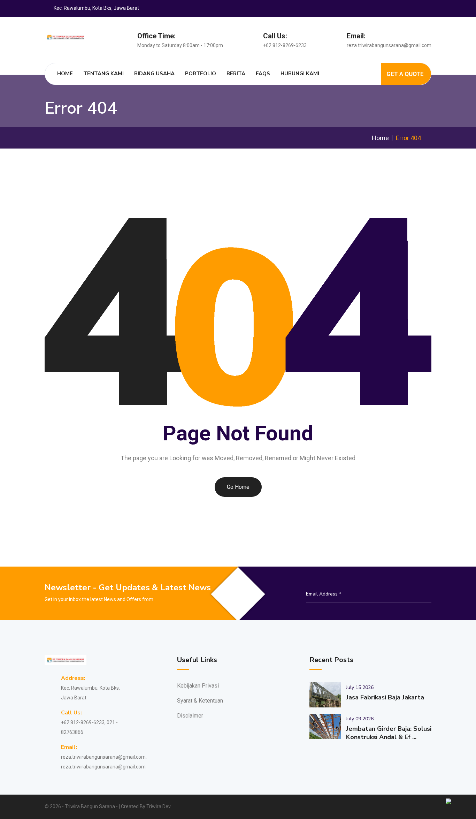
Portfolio (200, 73)
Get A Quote (405, 73)
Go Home (238, 487)
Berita (236, 73)
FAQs (263, 73)
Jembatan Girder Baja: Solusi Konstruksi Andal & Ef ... (388, 733)
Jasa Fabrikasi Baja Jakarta (385, 697)
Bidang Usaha (154, 73)
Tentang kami (103, 73)
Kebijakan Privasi (198, 685)
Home (65, 73)
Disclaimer (190, 715)
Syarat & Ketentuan (200, 700)
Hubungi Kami (300, 73)
